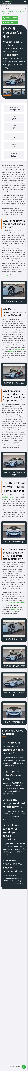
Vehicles (10, 11)
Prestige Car (20, 11)
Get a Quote (15, 609)
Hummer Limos (19, 349)
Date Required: (5, 6)
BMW (3, 14)
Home (3, 11)
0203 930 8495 (14, 603)
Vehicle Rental (6, 276)
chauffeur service (8, 497)
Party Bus (11, 351)
